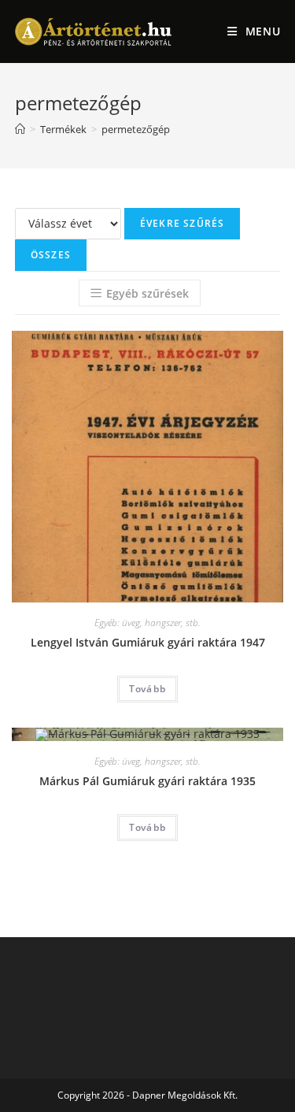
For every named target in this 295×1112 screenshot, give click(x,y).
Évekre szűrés (182, 223)
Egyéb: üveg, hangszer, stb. (147, 622)
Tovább (147, 688)
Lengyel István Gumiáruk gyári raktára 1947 (148, 642)
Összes (51, 254)
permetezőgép (135, 129)
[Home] (20, 129)
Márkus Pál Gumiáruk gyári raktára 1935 (147, 780)
